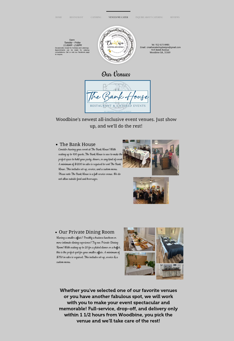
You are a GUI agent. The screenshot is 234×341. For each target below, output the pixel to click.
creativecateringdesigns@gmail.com (164, 47)
